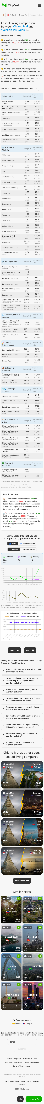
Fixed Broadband (29, 544)
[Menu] (39, 6)
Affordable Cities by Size (13, 1062)
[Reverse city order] (27, 29)
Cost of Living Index (14, 1059)
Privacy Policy (26, 1081)
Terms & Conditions (12, 1081)
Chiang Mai (23, 15)
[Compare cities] (20, 1099)
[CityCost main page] (10, 5)
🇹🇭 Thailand (11, 15)
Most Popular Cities (30, 1059)
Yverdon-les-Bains (28, 549)
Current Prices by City (31, 1062)
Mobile (14, 544)
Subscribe (22, 1049)
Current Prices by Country (22, 1066)
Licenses (22, 1084)
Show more (20, 880)
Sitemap (36, 1081)
